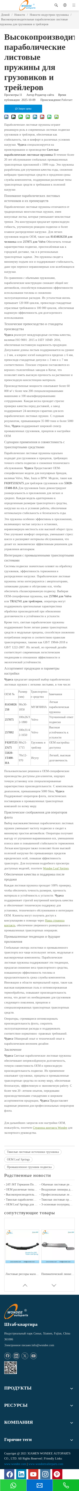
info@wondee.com (43, 1345)
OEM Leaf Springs (18, 1159)
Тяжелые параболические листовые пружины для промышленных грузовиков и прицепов (22, 1199)
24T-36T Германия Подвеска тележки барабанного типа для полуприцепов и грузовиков (22, 1184)
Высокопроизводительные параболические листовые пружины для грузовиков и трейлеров (22, 1194)
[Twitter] (24, 1356)
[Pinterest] (57, 1474)
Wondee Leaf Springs (56, 868)
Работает (67, 100)
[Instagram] (45, 1474)
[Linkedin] (16, 1356)
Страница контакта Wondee (50, 1127)
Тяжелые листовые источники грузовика (33, 1152)
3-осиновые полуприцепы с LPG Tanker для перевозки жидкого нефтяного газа (57, 1204)
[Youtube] (33, 1356)
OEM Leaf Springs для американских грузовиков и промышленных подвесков (22, 1204)
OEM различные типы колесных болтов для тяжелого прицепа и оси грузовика (22, 1189)
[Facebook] (7, 1356)
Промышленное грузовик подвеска (29, 1167)
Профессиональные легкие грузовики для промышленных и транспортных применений (57, 1194)
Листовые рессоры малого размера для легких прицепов (22, 1274)
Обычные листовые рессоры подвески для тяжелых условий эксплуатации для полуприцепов (57, 1184)
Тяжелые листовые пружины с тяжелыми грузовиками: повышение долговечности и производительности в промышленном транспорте (57, 1199)
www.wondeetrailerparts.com (45, 1464)
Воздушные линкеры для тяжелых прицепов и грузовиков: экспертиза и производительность (57, 1189)
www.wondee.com (15, 1464)
